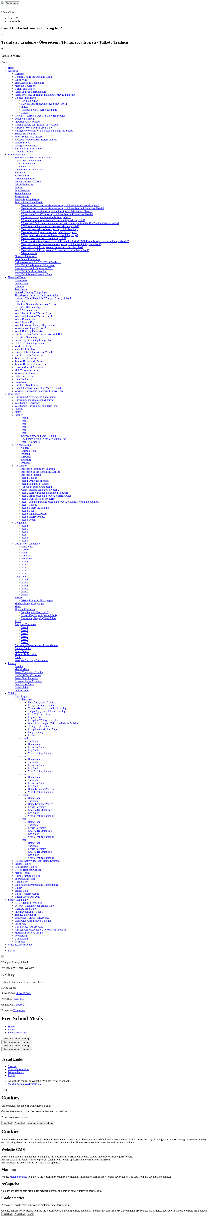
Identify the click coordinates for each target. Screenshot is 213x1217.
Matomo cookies (18, 1176)
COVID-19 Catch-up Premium (31, 271)
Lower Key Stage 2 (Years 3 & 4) (39, 615)
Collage (25, 447)
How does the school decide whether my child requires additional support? (60, 205)
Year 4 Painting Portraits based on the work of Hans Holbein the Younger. (60, 501)
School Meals (23, 993)
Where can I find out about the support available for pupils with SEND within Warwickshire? (70, 223)
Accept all (20, 1123)
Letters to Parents (37, 747)
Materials (26, 555)
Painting (25, 453)
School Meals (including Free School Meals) (44, 103)
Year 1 (24, 417)
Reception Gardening (26, 337)
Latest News (21, 283)
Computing (20, 522)
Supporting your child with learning (46, 711)
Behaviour (20, 172)
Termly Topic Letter (38, 726)
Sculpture (26, 459)
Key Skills (33, 750)
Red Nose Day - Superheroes (30, 343)
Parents (12, 663)
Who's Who (21, 79)
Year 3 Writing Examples (41, 792)
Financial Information (26, 256)
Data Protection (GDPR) (28, 181)
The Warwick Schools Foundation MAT (36, 157)
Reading (19, 666)
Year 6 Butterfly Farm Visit (29, 331)
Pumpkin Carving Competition (31, 292)
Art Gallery (21, 465)
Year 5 (24, 429)
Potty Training (35, 732)
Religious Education (25, 624)
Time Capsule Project (26, 358)
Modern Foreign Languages (29, 603)
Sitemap (12, 1066)
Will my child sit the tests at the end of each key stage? (49, 235)
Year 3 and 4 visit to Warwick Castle (34, 316)
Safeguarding (22, 196)
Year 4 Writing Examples (41, 815)
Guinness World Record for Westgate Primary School (43, 298)
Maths (18, 411)
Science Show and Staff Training (38, 435)
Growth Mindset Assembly (29, 367)
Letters (31, 735)
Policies (19, 187)
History (18, 597)
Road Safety (21, 881)
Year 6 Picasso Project (33, 516)
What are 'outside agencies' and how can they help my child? (53, 220)
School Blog (21, 890)
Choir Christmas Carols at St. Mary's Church (38, 388)
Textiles (25, 549)
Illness (24, 106)
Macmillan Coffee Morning (29, 932)
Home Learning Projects (41, 789)
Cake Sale (20, 301)
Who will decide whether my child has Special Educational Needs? (56, 211)
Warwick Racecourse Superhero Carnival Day (39, 391)
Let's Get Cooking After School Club (34, 905)
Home (11, 67)
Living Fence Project (26, 145)
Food (24, 552)
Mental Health (22, 872)
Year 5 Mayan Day (25, 322)
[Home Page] (3, 3)
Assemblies (21, 166)
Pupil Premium (22, 190)
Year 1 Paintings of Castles (35, 483)
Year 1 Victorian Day (26, 310)
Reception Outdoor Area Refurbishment (36, 139)
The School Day (30, 100)
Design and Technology (27, 543)
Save (30, 1214)
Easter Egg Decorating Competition (33, 340)
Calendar (19, 286)
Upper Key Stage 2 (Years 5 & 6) (38, 618)
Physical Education (25, 609)
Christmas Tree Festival (27, 385)
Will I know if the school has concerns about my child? (50, 226)
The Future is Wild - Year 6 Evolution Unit (43, 438)
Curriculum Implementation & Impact (34, 400)
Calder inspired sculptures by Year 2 (40, 489)
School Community (18, 899)
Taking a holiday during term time (39, 109)
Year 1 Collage (29, 477)
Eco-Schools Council (26, 866)
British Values (22, 175)
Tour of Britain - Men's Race (30, 361)
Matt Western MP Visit (26, 370)
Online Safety (22, 687)
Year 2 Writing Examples (41, 771)
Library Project (22, 142)
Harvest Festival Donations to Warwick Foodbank (41, 929)
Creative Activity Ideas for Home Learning (37, 860)
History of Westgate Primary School (33, 127)
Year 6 (24, 432)
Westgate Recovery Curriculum (31, 660)
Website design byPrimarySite (24, 1083)
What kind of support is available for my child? (46, 217)
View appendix (29, 253)
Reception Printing (31, 474)
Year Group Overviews (27, 403)
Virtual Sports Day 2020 (27, 896)
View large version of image (16, 1038)
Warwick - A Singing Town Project (33, 328)
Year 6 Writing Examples (41, 857)
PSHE (18, 621)
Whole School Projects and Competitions (36, 884)
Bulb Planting (22, 379)
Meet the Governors (25, 85)
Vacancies (20, 941)
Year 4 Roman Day (25, 319)
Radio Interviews (24, 376)
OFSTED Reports (24, 184)
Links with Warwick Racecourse (32, 917)
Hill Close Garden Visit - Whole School (35, 304)
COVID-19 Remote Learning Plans (33, 274)
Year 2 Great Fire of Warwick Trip (33, 313)
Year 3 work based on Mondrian (38, 498)
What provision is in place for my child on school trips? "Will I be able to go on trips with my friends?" (75, 241)
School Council (23, 863)
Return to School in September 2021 (34, 268)
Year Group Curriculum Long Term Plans (36, 406)
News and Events (17, 277)
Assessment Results (25, 163)
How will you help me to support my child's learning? (49, 229)
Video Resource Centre (27, 893)
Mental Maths (22, 669)
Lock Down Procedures (27, 259)
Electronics (27, 546)
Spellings (33, 741)
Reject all (7, 1123)
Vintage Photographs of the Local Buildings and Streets (44, 130)
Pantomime (20, 382)
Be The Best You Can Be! (28, 869)
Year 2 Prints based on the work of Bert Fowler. (46, 495)
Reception (26, 558)
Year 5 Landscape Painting (35, 507)
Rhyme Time (35, 717)
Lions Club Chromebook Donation (33, 920)
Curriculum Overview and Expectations (35, 397)
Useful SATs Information (28, 675)
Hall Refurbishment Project (29, 148)
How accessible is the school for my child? (43, 238)
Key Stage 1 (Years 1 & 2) (35, 612)
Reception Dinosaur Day (28, 307)
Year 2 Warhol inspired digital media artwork (44, 492)
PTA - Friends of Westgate (28, 902)
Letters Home (22, 690)
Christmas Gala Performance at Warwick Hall (39, 334)
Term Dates (21, 289)
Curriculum (14, 394)
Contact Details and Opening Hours (33, 76)
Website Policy (16, 1072)
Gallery (18, 887)
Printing (25, 462)
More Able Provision (26, 654)
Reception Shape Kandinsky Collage (40, 471)
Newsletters (21, 280)
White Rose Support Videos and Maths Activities (53, 723)
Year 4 (24, 426)
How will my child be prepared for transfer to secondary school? (55, 250)
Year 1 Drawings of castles (35, 480)
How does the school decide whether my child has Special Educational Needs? (62, 208)
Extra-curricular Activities (28, 681)
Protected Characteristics (27, 121)
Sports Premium (23, 193)
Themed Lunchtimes (25, 914)
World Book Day (24, 346)
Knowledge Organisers (40, 810)
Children (12, 693)
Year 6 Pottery (28, 519)
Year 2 (24, 420)
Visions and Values (25, 88)
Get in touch (12, 3)
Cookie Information (18, 1069)
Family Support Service (27, 199)
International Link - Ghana (29, 911)
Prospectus (19, 1010)
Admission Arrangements (28, 160)
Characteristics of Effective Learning (47, 708)
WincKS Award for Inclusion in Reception (37, 124)
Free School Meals (24, 684)
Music (24, 112)
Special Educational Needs (29, 202)
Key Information (16, 154)
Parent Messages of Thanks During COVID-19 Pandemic (45, 94)
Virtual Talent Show (25, 349)
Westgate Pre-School (25, 908)
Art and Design (23, 444)
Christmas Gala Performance (30, 355)
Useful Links (21, 938)
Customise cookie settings (41, 1123)
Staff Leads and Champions (29, 82)
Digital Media (28, 450)
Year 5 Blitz (27, 510)
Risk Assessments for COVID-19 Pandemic (38, 262)
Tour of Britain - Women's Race (31, 364)
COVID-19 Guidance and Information (35, 265)
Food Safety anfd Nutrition (42, 702)
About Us (13, 70)
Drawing (26, 456)
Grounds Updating (24, 151)
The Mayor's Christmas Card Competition (37, 295)
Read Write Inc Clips (39, 714)
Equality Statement (24, 118)
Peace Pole (20, 923)
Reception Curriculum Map (42, 729)
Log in (11, 950)
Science (19, 414)
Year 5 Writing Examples (41, 836)
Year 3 (24, 423)
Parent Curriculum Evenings (29, 672)
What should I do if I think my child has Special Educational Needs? (57, 214)
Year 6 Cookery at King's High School (35, 325)
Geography (20, 576)
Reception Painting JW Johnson (38, 468)
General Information (25, 97)
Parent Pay (18, 999)
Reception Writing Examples (43, 720)
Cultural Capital (23, 648)
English (19, 408)
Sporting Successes (25, 878)
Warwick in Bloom (25, 373)
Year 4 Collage (29, 504)
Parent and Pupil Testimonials (30, 91)
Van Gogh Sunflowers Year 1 (36, 486)
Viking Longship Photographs (37, 600)
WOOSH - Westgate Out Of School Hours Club (40, 115)
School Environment (25, 133)
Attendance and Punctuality (29, 169)
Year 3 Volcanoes (30, 441)
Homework (34, 744)
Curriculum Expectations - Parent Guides (36, 645)
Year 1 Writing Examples (41, 753)
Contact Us (20, 1004)
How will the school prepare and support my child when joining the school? (61, 244)
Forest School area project (28, 136)
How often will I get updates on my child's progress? (49, 232)
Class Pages (21, 696)
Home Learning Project (40, 804)
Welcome (19, 73)
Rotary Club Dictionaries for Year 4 (33, 352)
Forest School (22, 651)
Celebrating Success (25, 178)
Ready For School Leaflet (41, 705)
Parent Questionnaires (26, 678)
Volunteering (21, 935)
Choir (18, 657)
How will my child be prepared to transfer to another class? (52, 247)
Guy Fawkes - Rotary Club (29, 926)
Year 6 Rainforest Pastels (34, 513)
